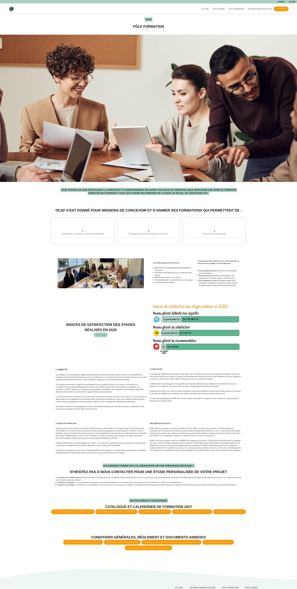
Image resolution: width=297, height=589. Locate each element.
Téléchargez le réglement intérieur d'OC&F (122, 542)
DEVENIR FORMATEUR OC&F (260, 9)
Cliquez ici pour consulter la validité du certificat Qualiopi (148, 548)
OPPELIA (282, 9)
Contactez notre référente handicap (218, 542)
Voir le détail (100, 335)
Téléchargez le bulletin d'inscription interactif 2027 (116, 512)
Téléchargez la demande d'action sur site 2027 (192, 512)
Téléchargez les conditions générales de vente (83, 542)
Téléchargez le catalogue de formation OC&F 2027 (72, 512)
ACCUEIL (205, 9)
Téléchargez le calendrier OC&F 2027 (155, 512)
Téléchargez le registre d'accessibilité (229, 512)
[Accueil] (19, 9)
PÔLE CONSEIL (219, 9)
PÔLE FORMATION (236, 9)
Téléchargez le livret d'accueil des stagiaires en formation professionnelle (171, 542)
